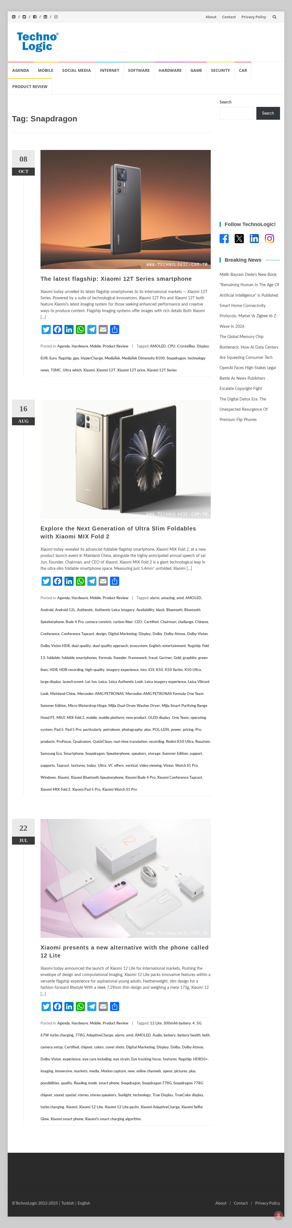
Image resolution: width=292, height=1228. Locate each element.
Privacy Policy (254, 16)
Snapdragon (176, 358)
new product (136, 718)
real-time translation (130, 742)
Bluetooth (174, 610)
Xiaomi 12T (105, 370)
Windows (48, 778)
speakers (138, 754)
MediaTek (112, 358)
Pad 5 (59, 730)
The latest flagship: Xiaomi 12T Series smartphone (116, 279)
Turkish (67, 1203)
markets (81, 1071)
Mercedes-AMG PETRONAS (100, 694)
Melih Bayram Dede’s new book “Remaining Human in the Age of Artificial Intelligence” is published (249, 285)
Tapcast (62, 766)
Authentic (85, 610)
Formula (105, 658)
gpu (76, 358)
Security (220, 70)
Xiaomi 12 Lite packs (122, 1107)
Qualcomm (82, 742)
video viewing (150, 766)
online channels (148, 1071)
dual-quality (81, 646)
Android (46, 610)
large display (50, 682)
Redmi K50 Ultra (180, 742)
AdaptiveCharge (99, 1035)
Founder (120, 658)
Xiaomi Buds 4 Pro (140, 778)
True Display (163, 1095)
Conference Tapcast (77, 634)
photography (132, 730)
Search (226, 102)
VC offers (116, 766)
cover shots (115, 1047)
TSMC (56, 370)
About (211, 16)
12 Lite (156, 1023)
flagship (64, 358)
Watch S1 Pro (186, 766)
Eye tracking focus (146, 1059)
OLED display (159, 718)
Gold (177, 658)
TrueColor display (189, 1095)
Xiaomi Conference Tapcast (179, 778)
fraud (153, 658)
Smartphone (74, 754)
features (170, 1059)
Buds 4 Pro (75, 622)
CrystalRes (186, 346)
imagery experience (122, 670)
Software (139, 70)
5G (198, 1023)
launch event (73, 682)
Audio (157, 1035)
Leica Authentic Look (126, 682)
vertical (131, 766)
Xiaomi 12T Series (162, 370)
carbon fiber (123, 622)
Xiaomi (89, 370)
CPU (171, 346)
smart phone (109, 1083)
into (143, 670)
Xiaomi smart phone (66, 1119)
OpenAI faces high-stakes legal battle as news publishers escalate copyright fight (248, 378)
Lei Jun (91, 682)
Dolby (157, 634)
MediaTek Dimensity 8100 (143, 358)
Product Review (30, 86)
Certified (151, 622)
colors (99, 1047)
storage (154, 754)
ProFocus (63, 742)
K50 (159, 670)
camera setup (51, 1047)
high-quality (95, 670)
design (101, 634)
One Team (180, 718)
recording (156, 742)
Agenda (20, 70)
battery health (188, 1035)
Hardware (170, 70)
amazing (168, 598)
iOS (151, 670)
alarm (154, 598)
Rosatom (202, 742)
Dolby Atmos (174, 634)
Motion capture (113, 1071)
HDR (54, 670)
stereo (83, 1095)
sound (59, 1095)
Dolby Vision (197, 634)
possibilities (49, 1083)
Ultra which (72, 370)
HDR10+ (200, 1059)
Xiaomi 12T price (131, 370)
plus (147, 730)
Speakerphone (118, 754)
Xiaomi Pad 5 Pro (86, 790)
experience (72, 1059)
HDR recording (71, 670)
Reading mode (85, 1083)
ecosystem (138, 646)
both (206, 1035)
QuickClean (102, 742)
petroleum (111, 730)
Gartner (165, 658)
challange (185, 622)
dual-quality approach (110, 646)
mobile (91, 718)
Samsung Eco (51, 754)
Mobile (45, 70)
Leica (102, 682)
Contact (229, 16)
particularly (92, 730)
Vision (168, 766)
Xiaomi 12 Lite (91, 1107)
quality (66, 1083)
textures (78, 766)
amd (180, 598)
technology (142, 1095)
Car (243, 70)
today (91, 766)
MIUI (60, 718)
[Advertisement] (172, 41)
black (160, 610)
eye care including (96, 1059)
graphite (189, 658)
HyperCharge (92, 358)
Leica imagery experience (165, 682)
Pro (198, 730)
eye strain (121, 1059)
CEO (138, 622)
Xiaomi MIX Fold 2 (55, 790)
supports (47, 766)
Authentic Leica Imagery (115, 610)
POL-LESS (161, 730)
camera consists (98, 622)
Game (196, 70)
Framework (137, 658)
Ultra (102, 766)
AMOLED (158, 346)
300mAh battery (177, 1023)
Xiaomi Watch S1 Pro (119, 790)
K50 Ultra (192, 670)
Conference (50, 634)
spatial (70, 1095)
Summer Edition (175, 754)
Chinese (201, 622)
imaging (46, 1071)
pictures (180, 1071)
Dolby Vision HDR (55, 646)
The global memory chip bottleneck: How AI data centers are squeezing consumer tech (249, 347)
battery (170, 1035)
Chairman (168, 622)
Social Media (76, 70)
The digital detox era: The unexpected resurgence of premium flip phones (244, 409)
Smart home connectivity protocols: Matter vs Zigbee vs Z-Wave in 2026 (248, 316)
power (176, 730)
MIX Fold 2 (75, 718)
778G (80, 1035)
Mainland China (63, 694)
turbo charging (52, 1107)
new (131, 1071)
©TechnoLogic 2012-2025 (35, 1203)
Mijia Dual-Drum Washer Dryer (134, 706)
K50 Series (174, 670)
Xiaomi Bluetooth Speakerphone (97, 778)
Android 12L (65, 610)
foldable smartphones (79, 658)
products (47, 742)
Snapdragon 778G (157, 1083)
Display (203, 346)
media (94, 1071)
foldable (53, 658)
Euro (53, 358)
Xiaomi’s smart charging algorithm (113, 1119)
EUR (44, 358)
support (196, 754)
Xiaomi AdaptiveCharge (160, 1107)
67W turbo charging (57, 1035)
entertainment (174, 646)
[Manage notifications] (278, 1215)
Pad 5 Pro (73, 730)
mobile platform (111, 718)
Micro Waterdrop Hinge (87, 706)
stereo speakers (103, 1095)
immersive (63, 1071)
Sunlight (124, 1095)
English (155, 646)
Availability (145, 610)
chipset (86, 1047)
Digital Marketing (122, 634)
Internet (109, 70)
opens (168, 1071)
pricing (188, 730)
